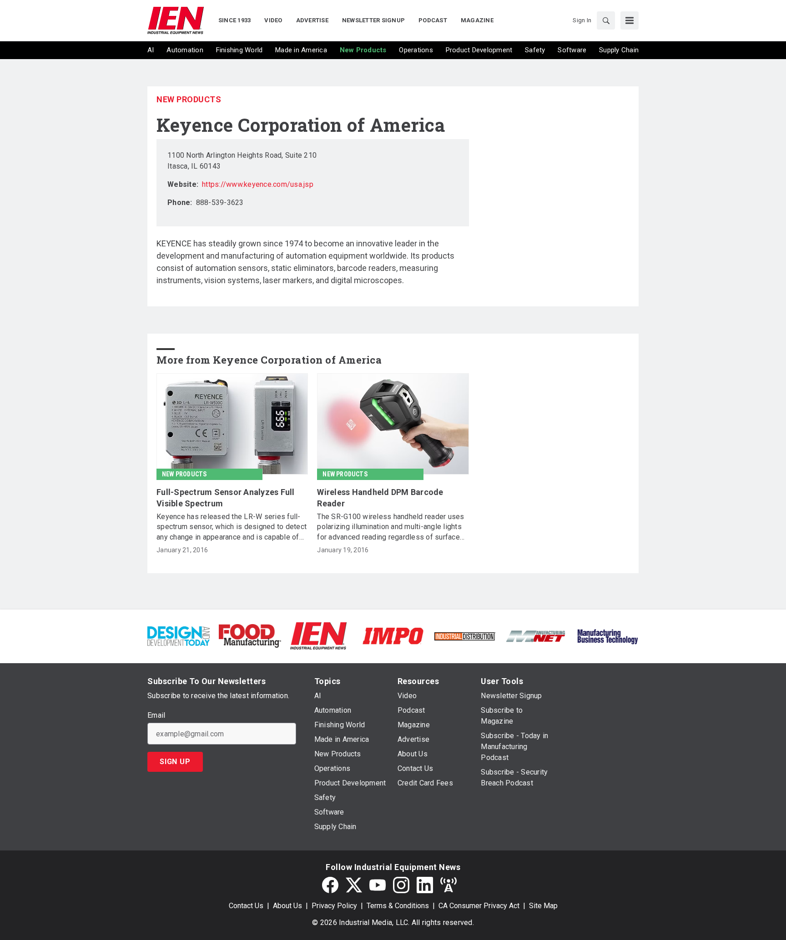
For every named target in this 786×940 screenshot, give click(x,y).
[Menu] (629, 20)
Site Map (543, 905)
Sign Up (175, 761)
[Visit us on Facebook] (330, 885)
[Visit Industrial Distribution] (464, 635)
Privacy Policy (334, 905)
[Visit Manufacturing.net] (536, 635)
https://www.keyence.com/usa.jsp (257, 184)
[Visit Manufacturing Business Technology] (607, 635)
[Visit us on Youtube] (377, 885)
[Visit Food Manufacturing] (250, 635)
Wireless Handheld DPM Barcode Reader (380, 497)
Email (156, 715)
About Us (287, 905)
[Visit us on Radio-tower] (448, 885)
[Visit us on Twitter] (354, 885)
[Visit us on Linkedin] (425, 885)
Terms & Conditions (398, 905)
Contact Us (246, 905)
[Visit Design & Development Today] (178, 635)
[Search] (606, 20)
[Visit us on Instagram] (401, 885)
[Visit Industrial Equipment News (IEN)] (318, 635)
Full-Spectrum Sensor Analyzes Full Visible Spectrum (225, 497)
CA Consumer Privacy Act (478, 905)
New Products (188, 99)
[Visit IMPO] (393, 635)
